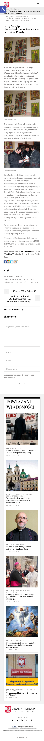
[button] (3, 9)
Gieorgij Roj (9, 276)
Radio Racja (26, 251)
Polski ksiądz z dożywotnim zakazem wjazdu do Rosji (18, 548)
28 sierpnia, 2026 (12, 455)
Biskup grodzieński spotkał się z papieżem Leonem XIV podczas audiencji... (20, 596)
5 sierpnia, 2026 (12, 697)
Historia (10, 495)
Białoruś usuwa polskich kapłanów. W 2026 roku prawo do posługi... (21, 451)
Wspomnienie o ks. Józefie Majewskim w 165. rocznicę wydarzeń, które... (18, 500)
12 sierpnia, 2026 (12, 601)
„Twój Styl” (9, 254)
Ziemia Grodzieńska (18, 17)
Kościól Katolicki (11, 282)
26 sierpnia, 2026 (12, 505)
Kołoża (19, 276)
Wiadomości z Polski (24, 689)
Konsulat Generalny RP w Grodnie (18, 279)
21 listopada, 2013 (11, 19)
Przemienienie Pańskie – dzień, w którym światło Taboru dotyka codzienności (21, 645)
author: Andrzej (28, 19)
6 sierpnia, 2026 (12, 650)
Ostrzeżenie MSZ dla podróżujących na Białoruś (21, 694)
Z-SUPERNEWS (26, 495)
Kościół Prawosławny (29, 282)
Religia (14, 9)
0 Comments (26, 21)
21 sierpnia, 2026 (12, 551)
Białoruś (10, 448)
